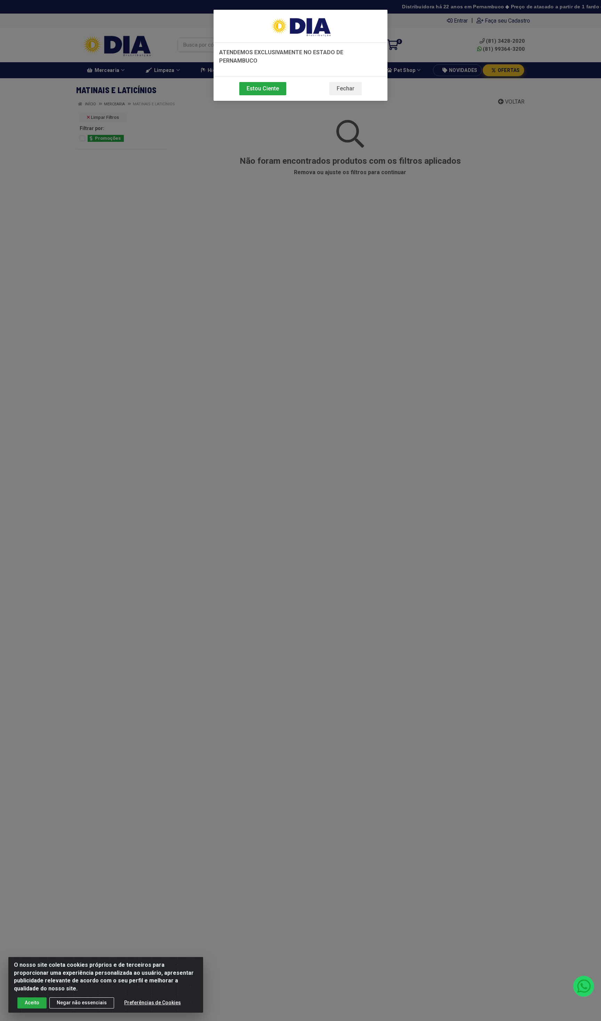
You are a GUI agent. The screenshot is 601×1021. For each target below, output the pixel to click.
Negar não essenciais (82, 1002)
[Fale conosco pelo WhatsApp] (583, 986)
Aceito (32, 1002)
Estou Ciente (263, 88)
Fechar (345, 88)
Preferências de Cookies (152, 1002)
